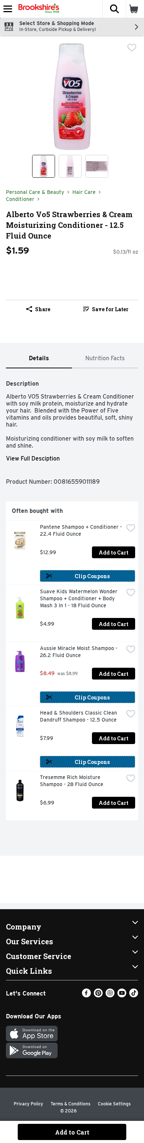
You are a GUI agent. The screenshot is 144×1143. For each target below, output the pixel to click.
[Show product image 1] (43, 166)
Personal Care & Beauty (35, 192)
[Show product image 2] (70, 166)
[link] (106, 309)
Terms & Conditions (70, 1103)
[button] (114, 9)
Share (42, 309)
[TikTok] (133, 995)
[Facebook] (86, 995)
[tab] (39, 358)
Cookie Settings (114, 1103)
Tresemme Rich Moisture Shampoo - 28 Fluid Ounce (71, 780)
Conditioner (20, 199)
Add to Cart (113, 552)
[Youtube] (121, 995)
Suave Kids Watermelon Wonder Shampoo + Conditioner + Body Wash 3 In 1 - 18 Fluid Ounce (79, 598)
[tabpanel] (72, 597)
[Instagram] (110, 995)
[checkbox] (131, 47)
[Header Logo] (37, 8)
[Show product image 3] (96, 166)
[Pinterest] (98, 995)
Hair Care (84, 192)
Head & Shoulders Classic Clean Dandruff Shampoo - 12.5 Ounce (79, 716)
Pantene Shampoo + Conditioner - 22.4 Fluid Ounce (81, 530)
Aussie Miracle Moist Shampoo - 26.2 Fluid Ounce (79, 651)
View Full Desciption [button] (33, 458)
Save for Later (110, 309)
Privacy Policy (28, 1103)
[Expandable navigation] (8, 9)
